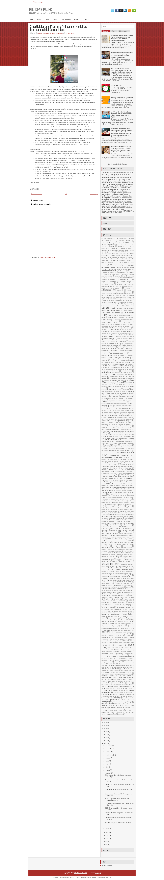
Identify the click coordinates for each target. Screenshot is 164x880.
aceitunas (114, 257)
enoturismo (113, 415)
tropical (118, 688)
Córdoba (104, 365)
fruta (112, 446)
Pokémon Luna (106, 597)
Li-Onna (110, 506)
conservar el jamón (125, 359)
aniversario (104, 279)
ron (116, 635)
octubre (108, 752)
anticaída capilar (126, 281)
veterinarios (131, 697)
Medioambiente (105, 526)
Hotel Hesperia (112, 475)
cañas (124, 327)
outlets (116, 573)
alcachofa (111, 265)
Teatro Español (119, 670)
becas (130, 305)
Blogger (124, 164)
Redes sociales (107, 625)
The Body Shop (125, 675)
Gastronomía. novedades (112, 457)
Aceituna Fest (105, 257)
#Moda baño (120, 245)
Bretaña (115, 317)
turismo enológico (119, 690)
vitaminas (104, 709)
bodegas (129, 315)
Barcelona (104, 304)
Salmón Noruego (117, 645)
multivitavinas (105, 554)
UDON (127, 692)
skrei (111, 660)
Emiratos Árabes (113, 408)
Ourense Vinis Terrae (107, 573)
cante (117, 327)
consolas (104, 360)
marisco (111, 518)
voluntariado (131, 709)
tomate (103, 681)
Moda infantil (121, 544)
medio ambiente (127, 525)
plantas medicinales (108, 594)
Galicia (129, 450)
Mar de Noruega (117, 516)
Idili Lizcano (129, 480)
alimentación (127, 269)
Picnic (118, 583)
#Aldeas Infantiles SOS (109, 238)
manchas (105, 514)
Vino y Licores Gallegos (125, 703)
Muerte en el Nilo (106, 552)
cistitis (130, 345)
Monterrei (122, 549)
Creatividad (131, 372)
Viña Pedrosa (125, 705)
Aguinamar (123, 264)
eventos (104, 426)
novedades (107, 564)
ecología (120, 400)
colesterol (104, 352)
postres (131, 597)
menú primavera (113, 532)
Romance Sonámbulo (107, 635)
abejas (105, 252)
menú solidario (106, 533)
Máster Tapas (112, 519)
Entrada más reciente (36, 194)
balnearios (113, 302)
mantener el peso (121, 514)
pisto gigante (117, 592)
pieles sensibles (106, 587)
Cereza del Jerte (121, 340)
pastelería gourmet (108, 578)
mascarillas (128, 518)
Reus (108, 634)
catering (111, 338)
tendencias (122, 672)
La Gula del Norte (113, 499)
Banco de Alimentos (126, 302)
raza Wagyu (114, 619)
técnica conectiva (129, 670)
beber (115, 304)
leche (120, 504)
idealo (122, 480)
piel (109, 585)
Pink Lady (122, 590)
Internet (104, 490)
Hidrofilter (107, 471)
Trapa (103, 686)
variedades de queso (108, 696)
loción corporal (122, 507)
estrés (113, 424)
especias (111, 420)
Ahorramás (131, 264)
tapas (111, 668)
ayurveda (104, 300)
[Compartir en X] (35, 189)
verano (116, 698)
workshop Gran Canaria (108, 712)
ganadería (113, 452)
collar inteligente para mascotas (118, 352)
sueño (112, 665)
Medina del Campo (114, 525)
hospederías (105, 473)
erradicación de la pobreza (115, 419)
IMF (105, 483)
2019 (105, 744)
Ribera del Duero (116, 634)
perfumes (120, 581)
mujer (115, 552)
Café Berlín (105, 321)
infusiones (105, 487)
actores (121, 260)
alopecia (112, 272)
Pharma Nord (105, 583)
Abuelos (111, 252)
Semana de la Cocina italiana (123, 653)
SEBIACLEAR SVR (107, 651)
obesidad (111, 569)
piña (103, 592)
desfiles (107, 391)
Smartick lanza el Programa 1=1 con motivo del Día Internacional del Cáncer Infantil (58, 28)
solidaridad (59, 33)
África (125, 262)
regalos (122, 625)
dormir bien (130, 396)
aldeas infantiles (116, 267)
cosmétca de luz (122, 369)
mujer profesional (126, 552)
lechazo (113, 504)
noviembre (109, 749)
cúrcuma (104, 386)
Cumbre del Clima (121, 384)
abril (107, 767)
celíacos (125, 338)
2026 (105, 722)
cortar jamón (130, 367)
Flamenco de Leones (126, 439)
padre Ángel (123, 573)
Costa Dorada (115, 372)
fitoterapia (131, 438)
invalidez (118, 490)
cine (114, 345)
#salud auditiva (126, 248)
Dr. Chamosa (119, 398)
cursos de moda (120, 386)
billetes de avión (112, 315)
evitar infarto (112, 426)
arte (114, 293)
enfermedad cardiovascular (111, 412)
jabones (109, 492)
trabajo (130, 683)
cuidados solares (117, 380)
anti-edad (113, 279)
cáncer (120, 326)
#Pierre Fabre (105, 248)
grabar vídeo (124, 461)
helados (111, 469)
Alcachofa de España (122, 265)
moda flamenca (109, 544)
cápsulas (124, 329)
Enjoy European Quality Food (124, 413)
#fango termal (118, 242)
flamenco (114, 440)
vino (103, 703)
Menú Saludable (125, 532)
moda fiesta (113, 542)
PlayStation (105, 595)
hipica (118, 471)
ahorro (105, 265)
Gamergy (104, 452)
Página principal (38, 2)
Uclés (121, 692)
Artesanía (131, 293)
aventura (112, 299)
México (116, 538)
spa (107, 663)
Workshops (119, 712)
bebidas (128, 304)
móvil (130, 551)
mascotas (104, 519)
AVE (133, 297)
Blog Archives (123, 31)
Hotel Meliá (105, 478)
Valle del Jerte (130, 694)
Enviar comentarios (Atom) (48, 257)
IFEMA (104, 482)
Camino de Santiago (107, 324)
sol (110, 662)
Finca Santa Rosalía (108, 438)
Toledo (129, 679)
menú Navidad (122, 530)
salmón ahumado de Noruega (117, 642)
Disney (118, 395)
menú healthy (110, 530)
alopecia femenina (121, 272)
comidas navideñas (116, 353)
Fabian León (130, 429)
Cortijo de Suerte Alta (109, 369)
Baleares (104, 302)
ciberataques (128, 343)
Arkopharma (106, 290)
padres (130, 573)
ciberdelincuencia (106, 345)
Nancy (130, 556)
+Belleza (131, 250)
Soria (103, 663)
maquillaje (107, 516)
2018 (105, 833)
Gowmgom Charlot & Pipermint (110, 461)
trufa (124, 688)
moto (125, 551)
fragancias (106, 445)
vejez (124, 696)
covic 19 (123, 372)
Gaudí (129, 457)
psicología (117, 614)
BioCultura (121, 315)
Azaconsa (111, 300)
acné (114, 260)
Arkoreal (120, 290)
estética (111, 422)
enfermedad (130, 410)
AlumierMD (106, 274)
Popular (105, 31)
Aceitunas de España (126, 257)
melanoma (122, 526)
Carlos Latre (116, 331)
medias (119, 521)
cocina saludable (125, 348)
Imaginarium (131, 482)
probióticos (118, 604)
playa (129, 594)
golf (131, 459)
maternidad (129, 519)
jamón (125, 492)
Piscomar (108, 592)
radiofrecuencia (105, 619)
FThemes (61, 877)
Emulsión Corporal (106, 410)
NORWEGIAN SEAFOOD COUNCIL (120, 561)
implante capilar (118, 483)
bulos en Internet (107, 319)
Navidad (105, 560)
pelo (105, 580)
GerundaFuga (113, 459)
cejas (118, 338)
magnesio (115, 513)
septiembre (109, 755)
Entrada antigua (94, 194)
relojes (103, 628)
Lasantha (77, 877)
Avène (105, 299)
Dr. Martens (129, 398)
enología (104, 415)
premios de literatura (118, 601)
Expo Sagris (105, 429)
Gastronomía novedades (119, 455)
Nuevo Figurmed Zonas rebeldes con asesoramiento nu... (117, 799)
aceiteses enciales (126, 255)
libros (121, 506)
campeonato (105, 326)
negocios (115, 560)
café (130, 319)
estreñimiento (105, 424)
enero (108, 828)
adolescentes (111, 262)
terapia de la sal (120, 674)
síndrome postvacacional (110, 658)
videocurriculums (128, 699)
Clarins (114, 347)
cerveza (104, 341)
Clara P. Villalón (106, 347)
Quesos (122, 618)
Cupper (130, 384)
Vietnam (123, 702)
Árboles (103, 288)
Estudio (120, 424)
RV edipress (129, 639)
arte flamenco (121, 293)
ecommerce (129, 400)
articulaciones (108, 295)
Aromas (129, 292)
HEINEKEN (104, 469)
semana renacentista (107, 655)
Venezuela (104, 697)
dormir (122, 396)
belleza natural (115, 310)
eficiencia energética (120, 403)
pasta (132, 576)
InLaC (124, 487)
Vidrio (117, 702)
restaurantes (106, 632)
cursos (110, 386)
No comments (69, 33)
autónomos (127, 297)
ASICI (124, 295)
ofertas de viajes (126, 569)
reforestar (115, 625)
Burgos (116, 319)
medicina (128, 521)
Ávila (118, 299)
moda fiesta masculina (127, 542)
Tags (113, 31)
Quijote (130, 618)
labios (108, 502)
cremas (107, 374)
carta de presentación (126, 333)
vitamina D (128, 707)
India (117, 485)
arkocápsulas (115, 288)
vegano (118, 696)
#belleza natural (124, 240)
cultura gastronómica (113, 382)
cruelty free (114, 376)
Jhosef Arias (117, 494)
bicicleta (117, 312)
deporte (131, 389)
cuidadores (106, 380)
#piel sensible (128, 246)
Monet (116, 549)
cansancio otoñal (107, 327)
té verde (130, 668)
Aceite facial (122, 253)
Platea (122, 594)
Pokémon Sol (118, 597)
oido (103, 571)
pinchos (116, 590)
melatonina (131, 526)
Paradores (105, 576)
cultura (40, 33)
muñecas (119, 554)
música (117, 556)
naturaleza (120, 558)
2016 (105, 839)
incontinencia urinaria (107, 485)
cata (125, 336)
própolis (116, 611)
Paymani (118, 578)
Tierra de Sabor (109, 679)
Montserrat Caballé (107, 551)
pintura (130, 590)
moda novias (128, 546)
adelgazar (128, 260)
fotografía (123, 443)
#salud (114, 248)
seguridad (116, 651)
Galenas (122, 450)
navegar (129, 558)
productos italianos (125, 607)
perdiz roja (111, 581)
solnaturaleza (128, 662)
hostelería (113, 473)
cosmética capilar (113, 371)
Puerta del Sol (106, 616)
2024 (105, 728)
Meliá (104, 528)
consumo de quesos (115, 360)
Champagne (112, 341)
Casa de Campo (106, 334)
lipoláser (104, 507)
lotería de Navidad (112, 509)
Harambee (105, 468)
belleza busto (121, 308)
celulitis (131, 338)
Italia (103, 492)
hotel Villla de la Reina (116, 478)
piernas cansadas (118, 587)
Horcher (130, 471)
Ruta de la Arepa (112, 639)
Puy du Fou (116, 616)
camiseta (117, 324)
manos (112, 514)
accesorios (118, 252)
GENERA (104, 459)
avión (123, 299)
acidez (114, 258)
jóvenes (115, 495)
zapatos (120, 714)
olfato (117, 571)
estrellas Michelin (125, 422)
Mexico (109, 538)
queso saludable (112, 618)
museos (104, 556)
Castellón (123, 334)
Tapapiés (104, 668)
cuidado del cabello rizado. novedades (122, 378)
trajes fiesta (128, 684)
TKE (124, 679)
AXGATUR (129, 299)
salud (55, 19)
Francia (114, 445)
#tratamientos (122, 250)
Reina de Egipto (112, 626)
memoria (110, 528)
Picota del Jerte (127, 583)
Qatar (130, 616)
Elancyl (117, 407)
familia (110, 431)
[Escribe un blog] (33, 189)
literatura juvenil (112, 507)
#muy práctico (130, 245)
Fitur (105, 440)
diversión (104, 396)
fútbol (127, 448)
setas (120, 656)
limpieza (129, 506)
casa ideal (115, 334)
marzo (108, 770)
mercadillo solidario (108, 535)
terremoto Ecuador (108, 675)
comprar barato (112, 355)
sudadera (129, 663)
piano (113, 583)
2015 (105, 842)
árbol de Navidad (127, 286)
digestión (110, 395)
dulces (104, 400)
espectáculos (121, 421)
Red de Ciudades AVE (128, 623)
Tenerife (112, 674)
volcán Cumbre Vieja (120, 709)
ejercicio (104, 405)
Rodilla (129, 634)
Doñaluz (115, 396)
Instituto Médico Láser (118, 488)
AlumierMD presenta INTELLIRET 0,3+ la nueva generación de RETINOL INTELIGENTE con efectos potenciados (122, 38)
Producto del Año (120, 606)
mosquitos (117, 551)
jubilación (131, 495)
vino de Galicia (111, 703)
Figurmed (127, 436)
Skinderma (104, 660)
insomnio (131, 487)
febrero (108, 773)
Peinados (131, 578)
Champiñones (122, 341)
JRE (126, 495)
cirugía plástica (121, 345)
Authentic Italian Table (116, 297)
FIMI (133, 436)
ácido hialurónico (123, 258)
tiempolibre (130, 677)
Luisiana (126, 509)
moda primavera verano (124, 547)
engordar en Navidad (108, 413)
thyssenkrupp (106, 677)
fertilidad (110, 434)
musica (110, 556)
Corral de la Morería (117, 367)
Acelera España (106, 258)
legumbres (128, 504)
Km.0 (132, 497)
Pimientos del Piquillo (117, 588)
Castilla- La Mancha (114, 336)
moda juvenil (116, 546)
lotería (103, 509)
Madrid (122, 511)
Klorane (126, 497)
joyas (121, 495)
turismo (104, 691)
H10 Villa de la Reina (123, 464)
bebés (122, 304)
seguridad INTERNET (107, 653)
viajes (110, 700)
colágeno (129, 350)
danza (119, 388)
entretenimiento (125, 415)
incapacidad (129, 483)
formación (115, 443)
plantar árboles (128, 592)
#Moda (112, 245)
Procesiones (128, 604)
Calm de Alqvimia (127, 321)
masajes (119, 518)
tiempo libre (117, 677)
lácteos (114, 502)
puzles (124, 616)
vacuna (115, 694)
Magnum (122, 513)
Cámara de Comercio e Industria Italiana (120, 322)
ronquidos (122, 635)
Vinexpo (129, 702)
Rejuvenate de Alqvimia (125, 626)
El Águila (127, 405)
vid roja (119, 699)
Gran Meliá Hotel (113, 463)
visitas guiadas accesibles (114, 707)
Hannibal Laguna (126, 466)
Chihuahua (111, 343)
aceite (126, 252)
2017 (105, 836)
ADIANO (104, 262)
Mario (127, 516)
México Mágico (124, 538)
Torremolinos (129, 681)
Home (31, 19)
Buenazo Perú (130, 317)
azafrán (118, 300)
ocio (117, 569)
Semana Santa (121, 655)
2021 (105, 738)
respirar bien (116, 630)
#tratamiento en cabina (109, 250)
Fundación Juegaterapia (108, 448)
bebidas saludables (120, 305)
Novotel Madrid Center (107, 566)
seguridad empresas (126, 651)
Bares (110, 304)
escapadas (127, 419)
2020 (105, 741)
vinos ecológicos (114, 705)
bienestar (129, 312)
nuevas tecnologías (121, 566)
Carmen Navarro (126, 331)
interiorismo (129, 488)
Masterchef (121, 519)
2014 (105, 845)
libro (115, 506)
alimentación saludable (109, 271)
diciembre (109, 746)
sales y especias (114, 641)
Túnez (130, 688)
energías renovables (118, 410)
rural (104, 639)
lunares (110, 511)
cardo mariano (106, 331)
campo (112, 326)
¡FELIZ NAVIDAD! (116, 85)
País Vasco (105, 575)
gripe (121, 463)
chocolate (120, 343)
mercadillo (129, 533)
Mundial (113, 554)
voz (105, 710)
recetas (129, 619)
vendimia (130, 696)
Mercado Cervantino (121, 535)
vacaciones (107, 694)
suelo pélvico (105, 665)
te (121, 668)
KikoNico (119, 497)
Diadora (124, 393)
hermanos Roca (121, 469)
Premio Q (107, 599)
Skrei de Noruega (120, 660)
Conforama (104, 359)
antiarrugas (113, 281)
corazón (130, 364)
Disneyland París (127, 395)
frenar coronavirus (126, 445)
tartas (117, 668)
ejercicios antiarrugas (115, 405)
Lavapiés (106, 504)
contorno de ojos (128, 360)
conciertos (118, 357)
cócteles (122, 350)
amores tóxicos (120, 276)
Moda (106, 540)
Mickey (132, 538)
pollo (126, 597)
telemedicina (114, 672)
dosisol (106, 398)
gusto (112, 464)
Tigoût (118, 679)
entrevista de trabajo (115, 417)
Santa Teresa (127, 650)
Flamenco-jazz (105, 441)
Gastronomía (66, 19)
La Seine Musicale (121, 500)
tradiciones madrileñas (117, 684)
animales (129, 277)
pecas (124, 578)
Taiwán (125, 667)
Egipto (130, 403)
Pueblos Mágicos (127, 614)
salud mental (125, 648)
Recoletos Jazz (122, 621)
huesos (110, 480)
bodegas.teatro (106, 317)
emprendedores (126, 408)
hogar (77, 19)
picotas (103, 585)
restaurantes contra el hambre (124, 632)
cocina (126, 347)
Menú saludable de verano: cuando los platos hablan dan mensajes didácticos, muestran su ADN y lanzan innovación (121, 71)
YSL (107, 714)
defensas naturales (122, 389)
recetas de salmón (108, 621)
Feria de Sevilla (115, 433)
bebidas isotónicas (107, 305)
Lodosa (130, 507)
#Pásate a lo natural (115, 246)
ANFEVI (122, 277)
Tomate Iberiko (111, 681)
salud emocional (113, 648)
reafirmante (122, 619)
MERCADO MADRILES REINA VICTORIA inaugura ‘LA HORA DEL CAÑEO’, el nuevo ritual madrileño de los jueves (121, 149)
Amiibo (110, 276)
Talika (130, 667)
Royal (132, 637)
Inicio (66, 194)
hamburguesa (114, 466)
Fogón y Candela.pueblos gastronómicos (121, 441)
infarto (123, 485)
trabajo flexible (105, 684)
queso (103, 618)
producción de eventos (108, 606)
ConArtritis (129, 355)
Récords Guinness (115, 623)
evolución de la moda (125, 426)
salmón (124, 641)
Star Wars (113, 663)
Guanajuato (105, 464)
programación (107, 611)
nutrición (112, 568)
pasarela (125, 576)
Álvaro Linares (115, 274)
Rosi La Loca (110, 637)
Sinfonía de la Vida (126, 658)
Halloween (105, 466)
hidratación (130, 470)
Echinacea (112, 400)
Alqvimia (131, 272)
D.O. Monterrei (112, 388)
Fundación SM (120, 448)
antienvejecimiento (107, 283)
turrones (116, 692)
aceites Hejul (114, 255)
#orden (105, 246)
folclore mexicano (106, 443)
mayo (108, 764)
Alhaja (118, 269)
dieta (130, 393)
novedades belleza (126, 564)
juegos (105, 497)
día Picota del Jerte (113, 393)
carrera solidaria (113, 333)
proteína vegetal (120, 613)
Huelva (104, 480)
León (103, 506)
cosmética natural (126, 371)
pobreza (113, 595)
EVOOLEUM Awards (107, 427)
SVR (109, 667)
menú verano (119, 533)
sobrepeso (104, 662)
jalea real (118, 492)
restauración (127, 630)
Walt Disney (123, 710)
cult (125, 380)
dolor (109, 396)
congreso (113, 359)
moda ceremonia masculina (120, 540)
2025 (105, 725)
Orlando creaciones (127, 571)
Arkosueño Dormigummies (108, 292)
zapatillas (113, 714)
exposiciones (114, 429)
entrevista (104, 417)
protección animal (126, 611)
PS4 (112, 614)
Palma (113, 575)
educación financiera (120, 401)
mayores (104, 521)
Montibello (129, 549)
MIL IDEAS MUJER (40, 9)
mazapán (111, 521)
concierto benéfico (107, 357)
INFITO (130, 485)
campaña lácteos (127, 324)
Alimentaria (123, 270)
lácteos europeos (124, 502)
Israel (130, 490)
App (125, 284)
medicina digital (106, 523)
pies (127, 587)
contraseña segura (109, 362)
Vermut (124, 697)
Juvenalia (112, 497)
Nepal (121, 560)
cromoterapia (120, 374)
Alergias (110, 269)
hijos (112, 471)
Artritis (117, 295)
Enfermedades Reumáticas (127, 412)
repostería (107, 630)
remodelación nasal (112, 628)
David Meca (126, 388)
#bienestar (106, 243)
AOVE (119, 284)
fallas (104, 431)
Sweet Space (117, 667)
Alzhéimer (124, 274)
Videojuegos (107, 702)
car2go (130, 329)
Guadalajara (129, 463)
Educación (46, 33)
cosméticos (105, 372)
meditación (114, 526)
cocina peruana (112, 348)
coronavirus (105, 367)
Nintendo (128, 560)
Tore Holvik (120, 681)
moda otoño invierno (108, 547)
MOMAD (104, 549)
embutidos (123, 407)
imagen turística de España (116, 482)
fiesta (104, 436)
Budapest (121, 317)
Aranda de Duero (113, 286)
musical (125, 556)
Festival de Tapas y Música (121, 434)
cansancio (128, 326)
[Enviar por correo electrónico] (31, 189)
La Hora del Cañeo (125, 499)
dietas (103, 395)
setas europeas (129, 656)
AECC (119, 262)
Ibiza (116, 480)
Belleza (40, 19)
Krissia (105, 499)
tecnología (106, 672)
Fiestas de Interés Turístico (116, 436)
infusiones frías (115, 487)
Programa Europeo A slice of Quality (124, 609)
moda (48, 19)
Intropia (111, 490)
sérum (114, 656)
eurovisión (129, 424)
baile (131, 300)
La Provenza (111, 500)
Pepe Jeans (112, 580)
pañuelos (121, 575)
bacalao (124, 300)
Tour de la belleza (119, 683)
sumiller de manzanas (123, 665)
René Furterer (124, 628)
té (124, 668)
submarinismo (121, 663)
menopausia (118, 528)
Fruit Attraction (105, 446)
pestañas (129, 581)
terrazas (129, 674)
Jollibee (125, 494)
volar (111, 709)
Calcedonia (114, 321)
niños (103, 561)
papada (129, 575)
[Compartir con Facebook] (37, 189)
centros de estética (109, 340)
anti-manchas (124, 279)
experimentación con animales (123, 427)
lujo (131, 509)
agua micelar (115, 264)
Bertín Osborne (128, 310)
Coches (120, 347)
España (104, 420)
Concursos (128, 357)
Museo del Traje (128, 554)
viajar (104, 699)
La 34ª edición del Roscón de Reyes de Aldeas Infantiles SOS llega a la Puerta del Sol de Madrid (121, 114)
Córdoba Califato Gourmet (121, 365)
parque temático (115, 576)
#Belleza (108, 240)
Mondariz (110, 549)
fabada (123, 429)
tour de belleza (106, 683)
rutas (121, 639)
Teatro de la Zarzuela (107, 670)
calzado (104, 322)
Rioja (124, 634)
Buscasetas (124, 319)
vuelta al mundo (113, 710)
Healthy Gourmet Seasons (122, 468)
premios (116, 599)
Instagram (106, 488)
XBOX (126, 712)
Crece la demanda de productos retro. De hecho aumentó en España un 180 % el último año (122, 98)
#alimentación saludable (126, 238)
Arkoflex (128, 288)
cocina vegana (105, 350)
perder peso (121, 580)
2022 (105, 735)
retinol (103, 634)
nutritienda (104, 569)
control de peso (122, 362)
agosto (108, 758)
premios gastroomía (118, 602)
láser (132, 502)
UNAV (132, 692)
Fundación (118, 446)
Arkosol (129, 290)
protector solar (106, 613)
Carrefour (104, 333)
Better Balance (106, 312)
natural (111, 558)
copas (116, 364)
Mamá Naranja (130, 513)
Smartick (52, 33)
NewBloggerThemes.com (104, 877)
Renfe (132, 628)
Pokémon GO (128, 595)
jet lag (110, 494)
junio (107, 761)
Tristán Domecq (109, 688)
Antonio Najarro (122, 283)
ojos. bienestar (110, 571)
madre (115, 511)
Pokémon (120, 595)
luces (120, 509)
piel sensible (128, 585)
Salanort (104, 641)
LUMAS (103, 511)
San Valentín (115, 650)
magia (108, 513)
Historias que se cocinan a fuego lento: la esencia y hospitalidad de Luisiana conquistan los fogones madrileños (122, 54)
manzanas (131, 514)
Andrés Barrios (113, 277)
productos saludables (107, 609)
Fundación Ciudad (127, 446)
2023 (105, 732)
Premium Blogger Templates (89, 877)
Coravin (122, 364)
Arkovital (121, 292)
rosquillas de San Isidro (122, 637)
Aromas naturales (106, 293)
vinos (103, 705)
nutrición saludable (125, 568)
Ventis (110, 697)
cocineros (114, 350)
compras (121, 355)
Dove (111, 398)
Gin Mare (123, 459)
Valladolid (121, 694)
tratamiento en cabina (114, 686)
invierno (124, 490)
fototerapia (131, 443)
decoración (110, 389)
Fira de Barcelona (121, 438)
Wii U (130, 710)
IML (109, 483)
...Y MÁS (86, 19)
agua (108, 264)
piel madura (117, 585)
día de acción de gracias (118, 391)
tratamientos (129, 686)
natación (104, 558)
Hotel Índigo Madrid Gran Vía (123, 476)
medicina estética (119, 523)
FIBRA (132, 434)
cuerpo (121, 376)
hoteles (128, 478)
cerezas (130, 340)
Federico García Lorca (121, 431)
